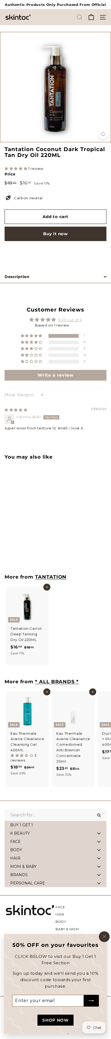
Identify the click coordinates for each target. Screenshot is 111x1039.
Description (17, 276)
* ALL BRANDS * (57, 681)
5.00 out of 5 (70, 320)
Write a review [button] (55, 375)
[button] (16, 168)
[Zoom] (103, 134)
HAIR (60, 914)
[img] (16, 410)
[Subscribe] (91, 1001)
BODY (61, 922)
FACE (60, 907)
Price (10, 174)
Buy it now (55, 233)
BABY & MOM (67, 929)
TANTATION (51, 577)
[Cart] (91, 17)
